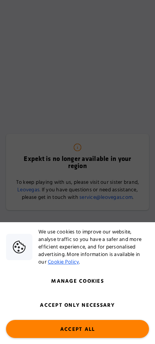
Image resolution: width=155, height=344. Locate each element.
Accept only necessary (77, 305)
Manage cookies (77, 281)
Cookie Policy (63, 262)
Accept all (77, 329)
